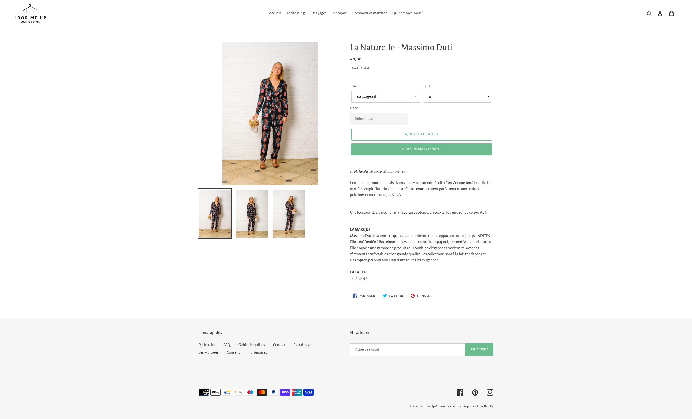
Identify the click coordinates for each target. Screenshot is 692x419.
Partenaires (257, 352)
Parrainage (302, 345)
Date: (354, 108)
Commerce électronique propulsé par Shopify (464, 406)
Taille (427, 86)
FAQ (226, 345)
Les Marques (209, 352)
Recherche (207, 345)
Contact (279, 345)
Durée (356, 86)
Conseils (233, 352)
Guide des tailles (251, 345)
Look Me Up (427, 406)
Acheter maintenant (421, 149)
